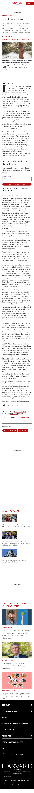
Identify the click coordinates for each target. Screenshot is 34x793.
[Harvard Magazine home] (17, 3)
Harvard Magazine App (12, 742)
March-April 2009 (18, 39)
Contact (6, 705)
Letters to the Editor (10, 691)
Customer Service (10, 711)
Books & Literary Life (9, 430)
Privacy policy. (7, 190)
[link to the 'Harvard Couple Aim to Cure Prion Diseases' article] (17, 518)
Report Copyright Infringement (13, 784)
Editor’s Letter (8, 660)
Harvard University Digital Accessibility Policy (17, 780)
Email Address (6, 176)
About (5, 717)
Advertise (6, 736)
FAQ (3, 748)
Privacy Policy (8, 776)
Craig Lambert (8, 36)
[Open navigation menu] (3, 3)
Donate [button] (30, 3)
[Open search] (6, 3)
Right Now (14, 414)
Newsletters (8, 730)
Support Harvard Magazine (15, 723)
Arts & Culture (23, 430)
